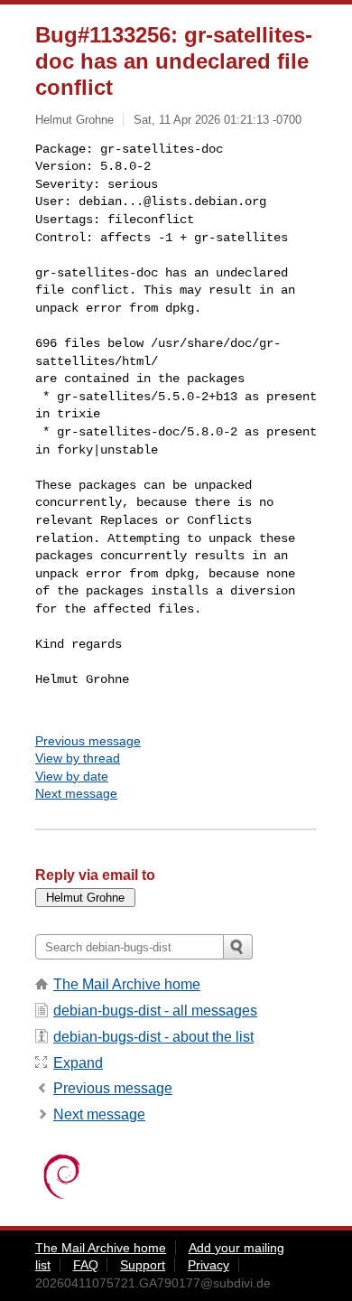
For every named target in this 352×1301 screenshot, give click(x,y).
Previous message (88, 741)
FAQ (85, 1265)
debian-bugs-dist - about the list (153, 1036)
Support (142, 1265)
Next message (76, 793)
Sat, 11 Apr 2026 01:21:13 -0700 (217, 119)
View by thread (77, 758)
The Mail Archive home (126, 984)
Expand (78, 1063)
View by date (71, 776)
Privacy (208, 1265)
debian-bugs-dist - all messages (155, 1010)
